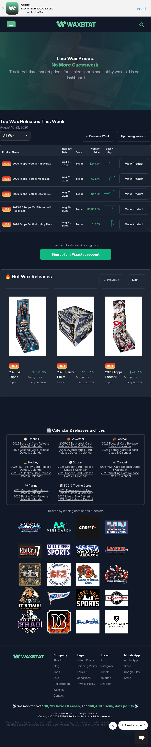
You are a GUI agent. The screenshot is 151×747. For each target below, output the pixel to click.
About (57, 660)
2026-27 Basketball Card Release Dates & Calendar (76, 451)
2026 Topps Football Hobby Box (32, 163)
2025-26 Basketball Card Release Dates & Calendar (76, 445)
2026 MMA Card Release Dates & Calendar (119, 468)
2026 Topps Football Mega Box (31, 178)
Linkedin (105, 683)
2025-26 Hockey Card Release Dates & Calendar (31, 468)
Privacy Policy (86, 683)
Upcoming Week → (134, 136)
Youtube (105, 678)
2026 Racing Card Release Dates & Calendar (31, 498)
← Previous (111, 279)
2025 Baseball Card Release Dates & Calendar (31, 445)
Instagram (106, 666)
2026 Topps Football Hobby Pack (32, 224)
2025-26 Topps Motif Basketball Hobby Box (32, 209)
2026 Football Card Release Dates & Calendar (120, 451)
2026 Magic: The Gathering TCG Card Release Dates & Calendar (75, 498)
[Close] (3, 8)
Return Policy (85, 660)
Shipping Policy (87, 666)
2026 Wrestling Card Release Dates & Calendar (120, 475)
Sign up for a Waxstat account (75, 254)
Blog (56, 666)
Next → (137, 279)
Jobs (56, 672)
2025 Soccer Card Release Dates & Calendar (75, 468)
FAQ (56, 678)
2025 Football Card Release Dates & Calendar (120, 445)
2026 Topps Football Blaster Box (32, 193)
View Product (134, 163)
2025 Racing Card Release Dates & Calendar (31, 492)
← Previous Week (98, 136)
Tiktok (104, 672)
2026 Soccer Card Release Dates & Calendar (75, 475)
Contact (58, 695)
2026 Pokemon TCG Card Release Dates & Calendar (76, 492)
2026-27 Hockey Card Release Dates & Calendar (31, 475)
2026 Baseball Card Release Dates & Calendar (31, 451)
